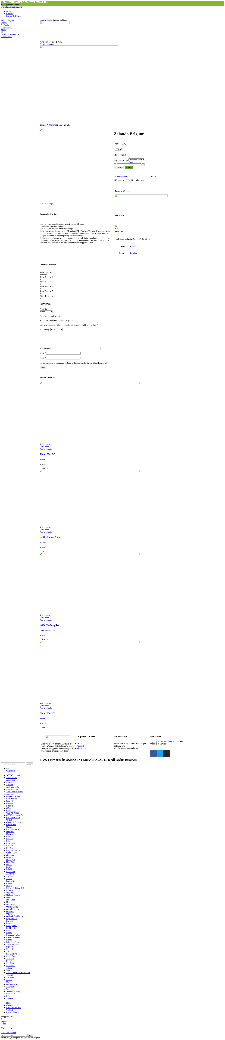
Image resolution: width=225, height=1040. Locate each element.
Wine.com (44, 42)
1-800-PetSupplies (49, 625)
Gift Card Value (121, 161)
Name (43, 353)
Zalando (48, 20)
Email (43, 358)
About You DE (47, 454)
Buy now (129, 168)
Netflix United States (50, 537)
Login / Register (13, 1012)
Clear (130, 162)
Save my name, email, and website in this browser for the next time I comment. (75, 363)
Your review (45, 348)
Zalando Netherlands (48, 125)
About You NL (47, 713)
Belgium (133, 253)
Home (42, 20)
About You (44, 460)
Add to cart (119, 168)
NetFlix (43, 542)
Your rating (45, 329)
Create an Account (8, 1033)
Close (3, 1019)
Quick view (44, 446)
